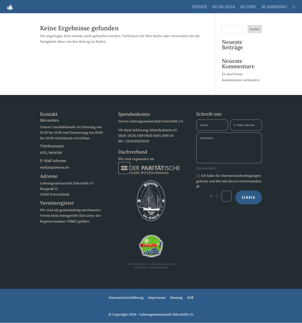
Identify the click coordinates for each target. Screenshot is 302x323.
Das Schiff (248, 7)
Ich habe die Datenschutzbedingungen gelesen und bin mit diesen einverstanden (229, 178)
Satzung (176, 298)
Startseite (199, 7)
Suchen (255, 29)
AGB (190, 298)
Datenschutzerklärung (126, 298)
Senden (249, 197)
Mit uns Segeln (223, 7)
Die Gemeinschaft (274, 7)
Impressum (157, 298)
